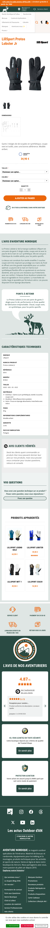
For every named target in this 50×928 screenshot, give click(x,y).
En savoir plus (25, 750)
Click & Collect (10, 900)
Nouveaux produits (35, 884)
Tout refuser (28, 925)
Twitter (13, 822)
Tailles (4, 168)
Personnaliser (41, 925)
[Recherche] (36, 22)
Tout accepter (13, 925)
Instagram (21, 812)
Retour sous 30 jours (39, 224)
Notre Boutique (10, 897)
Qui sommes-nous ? (12, 877)
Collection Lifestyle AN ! (37, 901)
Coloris (5, 177)
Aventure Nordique (15, 850)
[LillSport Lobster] (35, 541)
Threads (40, 812)
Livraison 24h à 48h (25, 223)
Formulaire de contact (13, 889)
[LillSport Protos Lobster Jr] (6, 105)
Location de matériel (12, 904)
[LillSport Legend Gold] (14, 542)
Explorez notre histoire (13, 870)
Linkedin (32, 822)
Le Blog (10, 812)
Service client (12, 615)
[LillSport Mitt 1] (14, 575)
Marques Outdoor (35, 877)
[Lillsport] (42, 42)
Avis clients (8, 911)
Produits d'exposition (36, 894)
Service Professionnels (13, 908)
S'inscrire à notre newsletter (25, 837)
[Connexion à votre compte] (41, 22)
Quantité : (25, 186)
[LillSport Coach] (35, 575)
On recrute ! (9, 884)
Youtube (22, 822)
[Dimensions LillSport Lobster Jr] (11, 126)
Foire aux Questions (12, 893)
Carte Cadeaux (34, 898)
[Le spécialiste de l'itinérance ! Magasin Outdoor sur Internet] (5, 9)
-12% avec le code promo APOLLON (16, 2)
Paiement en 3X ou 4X (10, 223)
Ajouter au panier (25, 198)
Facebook (31, 812)
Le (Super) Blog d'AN (12, 881)
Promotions (32, 881)
